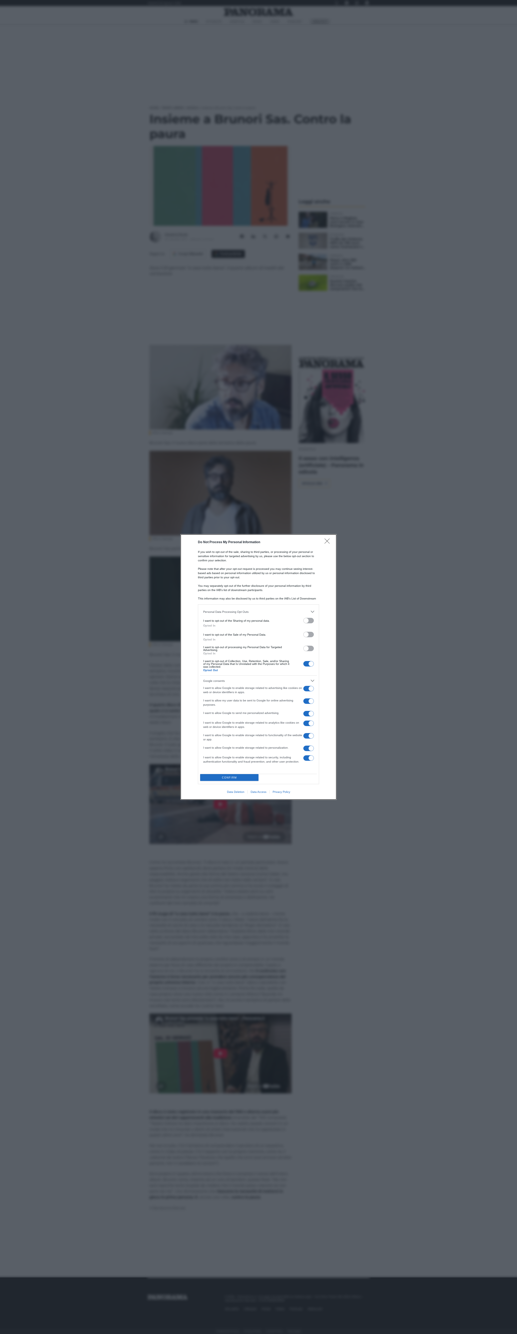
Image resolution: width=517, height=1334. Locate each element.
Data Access (258, 791)
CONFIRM (229, 777)
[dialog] (258, 667)
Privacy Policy (281, 791)
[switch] (308, 620)
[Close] (328, 542)
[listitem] (258, 612)
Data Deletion (235, 791)
